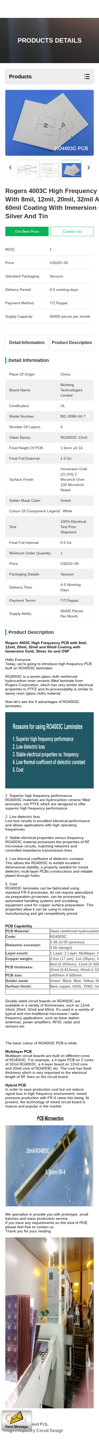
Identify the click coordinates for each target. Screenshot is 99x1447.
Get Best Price (27, 231)
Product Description (72, 342)
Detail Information (27, 342)
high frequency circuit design (34, 1430)
